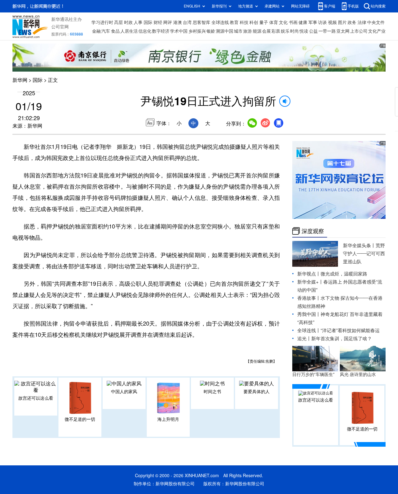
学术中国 (178, 31)
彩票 (275, 31)
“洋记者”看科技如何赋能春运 (350, 330)
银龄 (210, 31)
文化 (283, 22)
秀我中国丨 (309, 314)
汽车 (105, 31)
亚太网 (342, 31)
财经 (158, 22)
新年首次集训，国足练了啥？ (341, 338)
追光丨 (304, 338)
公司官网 (60, 27)
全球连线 (220, 22)
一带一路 (327, 31)
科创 (253, 22)
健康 (302, 22)
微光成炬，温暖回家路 (344, 273)
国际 (148, 22)
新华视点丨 (309, 273)
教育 (234, 22)
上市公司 (359, 31)
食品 (115, 31)
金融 (96, 31)
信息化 (144, 31)
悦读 (303, 31)
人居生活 (129, 31)
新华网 (19, 80)
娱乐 (285, 31)
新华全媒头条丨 (359, 245)
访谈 (322, 22)
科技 (244, 22)
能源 (257, 31)
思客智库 (201, 22)
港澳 (177, 22)
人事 (138, 22)
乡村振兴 (197, 31)
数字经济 (160, 31)
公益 (313, 31)
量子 (263, 22)
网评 (167, 22)
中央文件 (376, 22)
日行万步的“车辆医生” (313, 374)
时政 (128, 22)
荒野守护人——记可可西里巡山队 (364, 253)
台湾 (187, 22)
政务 (352, 22)
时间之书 (212, 391)
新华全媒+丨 (310, 282)
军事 (312, 22)
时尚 (294, 31)
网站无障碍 (300, 6)
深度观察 (313, 231)
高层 (118, 22)
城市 (238, 31)
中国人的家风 (124, 391)
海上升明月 (168, 419)
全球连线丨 (309, 330)
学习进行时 (102, 22)
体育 (273, 22)
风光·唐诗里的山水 (358, 374)
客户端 (329, 6)
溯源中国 (224, 31)
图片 (342, 22)
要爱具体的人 (256, 391)
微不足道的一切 (80, 419)
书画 (293, 22)
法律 (362, 22)
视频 (332, 22)
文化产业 (377, 31)
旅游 (247, 31)
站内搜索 (378, 6)
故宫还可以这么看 (35, 398)
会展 (266, 31)
